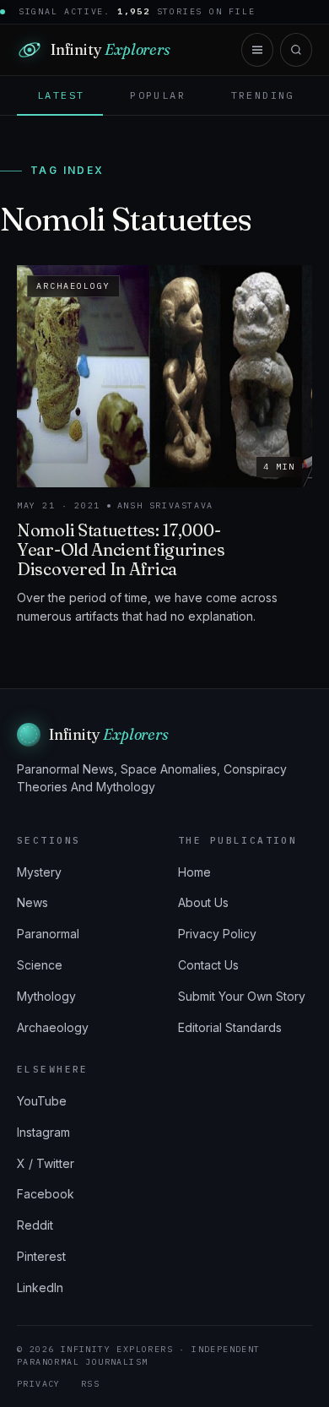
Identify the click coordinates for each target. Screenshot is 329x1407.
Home (194, 872)
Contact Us (208, 965)
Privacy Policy (217, 933)
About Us (203, 902)
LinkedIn (40, 1287)
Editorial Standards (230, 1027)
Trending (262, 95)
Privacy (39, 1383)
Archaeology (53, 1027)
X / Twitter (45, 1163)
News (32, 902)
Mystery (39, 872)
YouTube (42, 1101)
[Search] (296, 50)
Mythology (46, 996)
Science (39, 965)
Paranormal (48, 933)
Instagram (43, 1132)
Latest (60, 95)
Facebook (45, 1194)
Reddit (35, 1225)
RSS (90, 1383)
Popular (158, 95)
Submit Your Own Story (241, 996)
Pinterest (41, 1256)
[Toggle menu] (257, 50)
